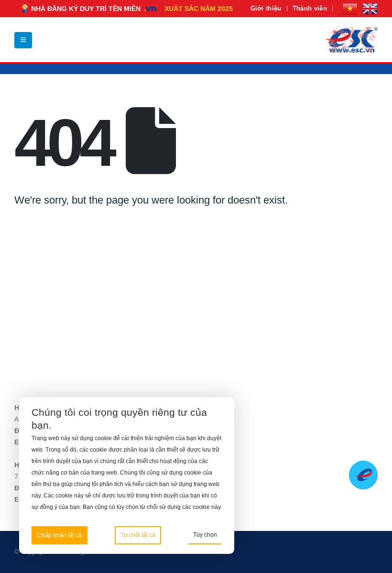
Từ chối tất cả (137, 535)
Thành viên (310, 8)
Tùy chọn (205, 534)
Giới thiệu (266, 8)
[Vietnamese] (350, 8)
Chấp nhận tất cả (59, 535)
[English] (370, 8)
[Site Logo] (351, 40)
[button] (23, 40)
